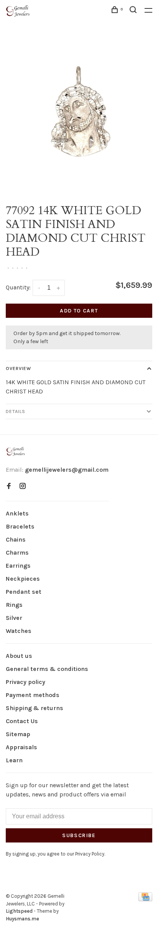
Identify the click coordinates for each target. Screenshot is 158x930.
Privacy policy (25, 682)
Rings (14, 604)
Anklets (17, 513)
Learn (14, 760)
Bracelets (20, 526)
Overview (18, 368)
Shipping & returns (34, 708)
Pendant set (23, 591)
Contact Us (22, 721)
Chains (16, 539)
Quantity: (18, 287)
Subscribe (79, 835)
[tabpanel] (79, 117)
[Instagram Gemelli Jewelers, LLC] (23, 486)
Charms (17, 552)
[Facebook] (9, 486)
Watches (18, 630)
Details (15, 411)
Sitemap (18, 734)
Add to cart (79, 310)
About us (19, 655)
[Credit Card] (145, 899)
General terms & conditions (47, 668)
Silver (14, 617)
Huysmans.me (22, 919)
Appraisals (21, 747)
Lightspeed (19, 911)
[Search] (134, 11)
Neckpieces (23, 578)
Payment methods (32, 695)
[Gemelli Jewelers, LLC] (16, 451)
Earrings (18, 565)
